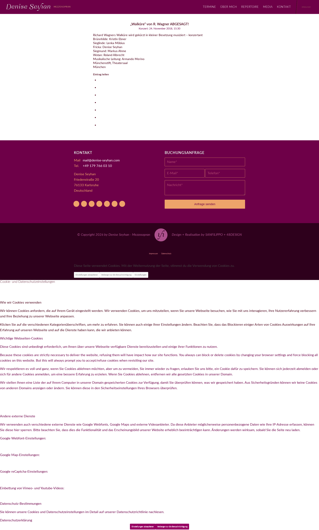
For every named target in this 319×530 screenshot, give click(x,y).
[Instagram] (99, 204)
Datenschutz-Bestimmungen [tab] (20, 503)
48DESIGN (234, 234)
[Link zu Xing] (175, 247)
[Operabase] (84, 204)
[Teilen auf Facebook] (99, 80)
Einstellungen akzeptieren (87, 275)
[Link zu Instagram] (159, 247)
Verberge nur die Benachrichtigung (116, 275)
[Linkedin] (122, 204)
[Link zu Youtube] (136, 247)
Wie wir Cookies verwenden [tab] (20, 302)
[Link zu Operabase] (144, 247)
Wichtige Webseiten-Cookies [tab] (21, 338)
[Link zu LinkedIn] (182, 247)
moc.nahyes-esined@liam (101, 160)
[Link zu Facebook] (152, 247)
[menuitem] (209, 7)
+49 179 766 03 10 (97, 166)
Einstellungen (141, 275)
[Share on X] (99, 87)
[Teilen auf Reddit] (99, 117)
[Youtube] (76, 204)
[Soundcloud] (107, 204)
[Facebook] (92, 204)
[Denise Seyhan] (38, 7)
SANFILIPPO (214, 234)
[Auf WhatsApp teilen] (99, 95)
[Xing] (114, 204)
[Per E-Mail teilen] (99, 125)
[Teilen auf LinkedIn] (99, 110)
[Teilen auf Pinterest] (99, 102)
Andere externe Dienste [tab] (17, 416)
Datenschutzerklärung (16, 520)
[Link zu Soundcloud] (167, 247)
